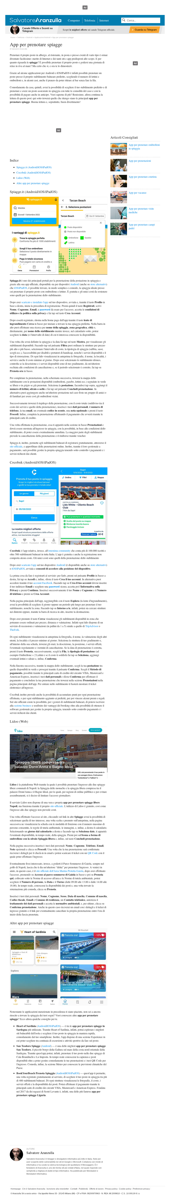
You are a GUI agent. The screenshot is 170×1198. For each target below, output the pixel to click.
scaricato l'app (28, 565)
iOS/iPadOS (20, 288)
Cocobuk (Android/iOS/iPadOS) (33, 172)
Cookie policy (125, 1189)
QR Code (93, 853)
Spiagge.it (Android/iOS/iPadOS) (34, 167)
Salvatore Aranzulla (19, 49)
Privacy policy (111, 1189)
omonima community (59, 550)
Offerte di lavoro (96, 1189)
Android (74, 284)
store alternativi (98, 284)
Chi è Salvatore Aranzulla (33, 1189)
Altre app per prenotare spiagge (32, 183)
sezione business (22, 705)
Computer (74, 20)
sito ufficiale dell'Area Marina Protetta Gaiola (59, 871)
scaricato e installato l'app (34, 302)
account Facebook (42, 583)
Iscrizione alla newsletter (58, 1189)
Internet (104, 20)
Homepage (16, 1189)
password (45, 309)
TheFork (14, 629)
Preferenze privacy (141, 1189)
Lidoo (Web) (23, 178)
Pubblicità (83, 1189)
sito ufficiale (16, 446)
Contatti (73, 1189)
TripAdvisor (91, 626)
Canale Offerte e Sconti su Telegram (37, 29)
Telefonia (89, 20)
